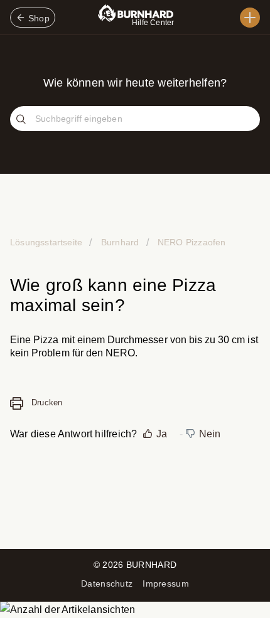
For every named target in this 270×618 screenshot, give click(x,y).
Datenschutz (106, 583)
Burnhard (120, 242)
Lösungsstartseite (47, 242)
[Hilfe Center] (250, 18)
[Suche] (22, 119)
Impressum (166, 583)
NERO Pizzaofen (190, 242)
